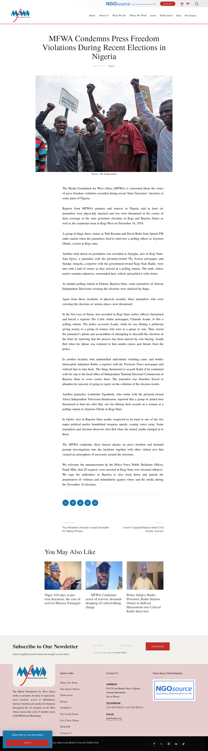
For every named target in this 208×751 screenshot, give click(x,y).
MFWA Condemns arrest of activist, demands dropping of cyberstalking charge (104, 601)
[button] (95, 503)
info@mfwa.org (114, 718)
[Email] (87, 503)
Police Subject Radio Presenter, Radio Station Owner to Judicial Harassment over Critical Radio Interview (144, 603)
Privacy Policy (121, 652)
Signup (27, 743)
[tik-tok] (183, 744)
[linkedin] (176, 744)
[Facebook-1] (73, 503)
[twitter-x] (161, 744)
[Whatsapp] (80, 503)
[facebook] (154, 744)
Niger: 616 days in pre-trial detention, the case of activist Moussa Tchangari (63, 599)
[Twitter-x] (65, 503)
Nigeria (111, 66)
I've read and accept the (111, 652)
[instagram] (169, 744)
